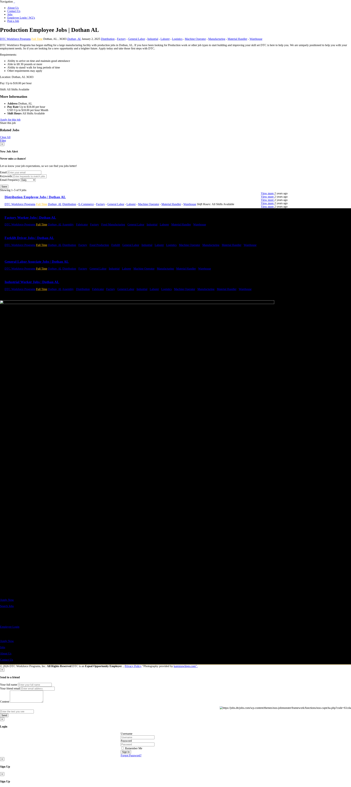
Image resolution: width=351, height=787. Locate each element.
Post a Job (13, 21)
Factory (121, 38)
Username (126, 733)
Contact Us (13, 11)
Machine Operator (195, 38)
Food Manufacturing (113, 224)
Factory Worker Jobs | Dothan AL (30, 217)
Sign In (126, 752)
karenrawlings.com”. (186, 666)
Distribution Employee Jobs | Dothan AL (35, 197)
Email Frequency (10, 179)
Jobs (9, 14)
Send (4, 715)
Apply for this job (10, 119)
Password (126, 740)
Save (4, 186)
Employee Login (9, 626)
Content (4, 701)
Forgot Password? (131, 755)
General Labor (136, 38)
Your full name (8, 684)
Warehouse (256, 38)
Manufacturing (216, 38)
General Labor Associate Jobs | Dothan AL (37, 262)
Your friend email (10, 688)
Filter (3, 140)
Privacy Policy (133, 666)
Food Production (99, 245)
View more (267, 193)
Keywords (6, 176)
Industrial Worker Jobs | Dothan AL (32, 282)
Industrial (152, 38)
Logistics (177, 38)
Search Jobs (7, 606)
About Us (13, 7)
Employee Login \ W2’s (21, 17)
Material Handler (237, 38)
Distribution (108, 38)
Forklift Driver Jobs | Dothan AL (29, 238)
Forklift (115, 245)
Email (3, 172)
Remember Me (133, 748)
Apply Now (7, 599)
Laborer (165, 38)
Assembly (68, 224)
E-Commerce (86, 204)
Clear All (5, 137)
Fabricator (82, 224)
